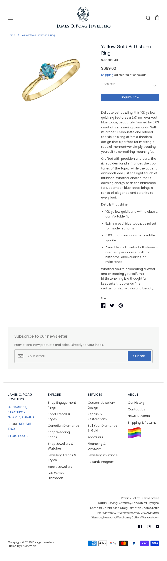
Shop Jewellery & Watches (60, 446)
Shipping (107, 75)
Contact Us (136, 409)
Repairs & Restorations (97, 416)
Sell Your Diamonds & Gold (102, 428)
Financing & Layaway (97, 446)
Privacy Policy (130, 498)
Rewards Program (101, 462)
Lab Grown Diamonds (56, 475)
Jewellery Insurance (103, 455)
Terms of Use (150, 498)
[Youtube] (157, 526)
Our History (136, 402)
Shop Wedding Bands (59, 434)
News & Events (139, 416)
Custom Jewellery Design (101, 405)
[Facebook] (140, 526)
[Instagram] (148, 526)
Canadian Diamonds (63, 425)
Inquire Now (130, 97)
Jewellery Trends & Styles (62, 457)
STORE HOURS (18, 436)
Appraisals (95, 437)
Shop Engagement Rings (62, 405)
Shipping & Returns (142, 422)
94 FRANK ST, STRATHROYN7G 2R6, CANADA (21, 412)
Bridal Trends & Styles (59, 416)
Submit (139, 356)
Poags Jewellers (43, 542)
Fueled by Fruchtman (22, 546)
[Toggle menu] (10, 17)
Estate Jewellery (60, 467)
